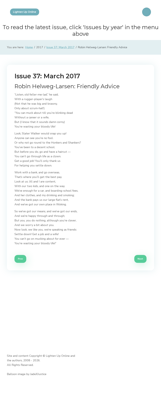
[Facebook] (12, 386)
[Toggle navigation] (146, 12)
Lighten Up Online (24, 11)
